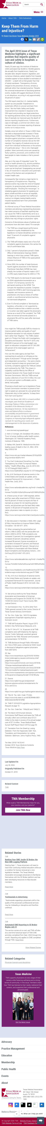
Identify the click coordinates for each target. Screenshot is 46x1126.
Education (6, 1055)
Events (5, 1076)
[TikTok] (23, 1105)
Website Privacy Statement (30, 1121)
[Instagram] (10, 1105)
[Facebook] (17, 1105)
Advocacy (6, 1041)
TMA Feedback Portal (31, 1123)
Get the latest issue (23, 1022)
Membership (8, 1062)
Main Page (21, 747)
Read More (9, 887)
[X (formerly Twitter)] (29, 1105)
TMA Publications (25, 18)
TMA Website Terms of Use (12, 1123)
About (4, 1082)
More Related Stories (33, 948)
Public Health (8, 1069)
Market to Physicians (9, 1112)
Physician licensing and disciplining (17, 962)
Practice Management (13, 1048)
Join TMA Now (23, 810)
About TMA (12, 18)
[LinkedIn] (42, 1105)
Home (4, 18)
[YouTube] (35, 1105)
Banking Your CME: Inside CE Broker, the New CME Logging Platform (21, 860)
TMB (6, 787)
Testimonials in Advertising (16, 897)
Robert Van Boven (10, 36)
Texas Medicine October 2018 (28, 36)
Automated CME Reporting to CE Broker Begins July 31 (21, 926)
